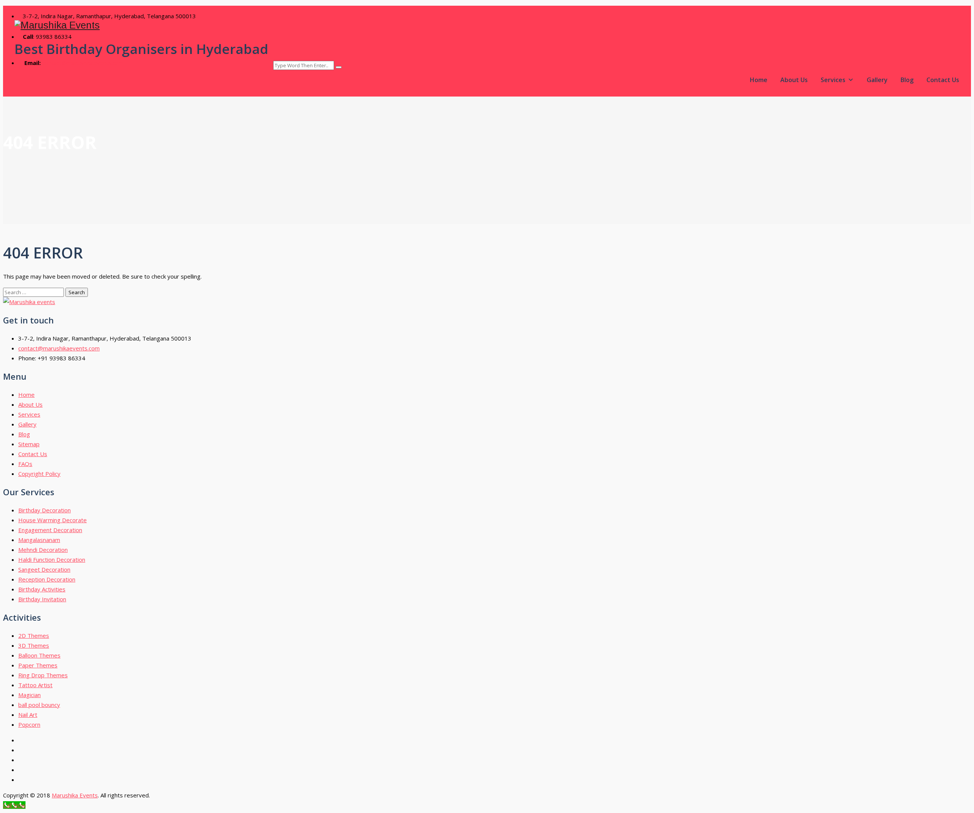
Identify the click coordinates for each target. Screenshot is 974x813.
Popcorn (29, 724)
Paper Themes (37, 665)
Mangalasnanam (39, 540)
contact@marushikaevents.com (83, 63)
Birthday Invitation (42, 599)
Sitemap (29, 444)
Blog (907, 80)
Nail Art (27, 714)
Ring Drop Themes (43, 675)
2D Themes (33, 635)
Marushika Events (75, 795)
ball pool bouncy (39, 704)
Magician (29, 695)
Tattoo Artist (35, 685)
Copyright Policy (39, 473)
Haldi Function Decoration (51, 559)
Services (833, 80)
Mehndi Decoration (43, 549)
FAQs (25, 464)
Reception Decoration (46, 579)
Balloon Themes (39, 655)
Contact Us (942, 80)
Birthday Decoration (44, 510)
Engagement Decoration (50, 530)
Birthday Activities (41, 589)
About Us (794, 80)
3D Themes (33, 645)
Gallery (877, 80)
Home (758, 80)
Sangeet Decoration (44, 569)
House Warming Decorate (52, 520)
